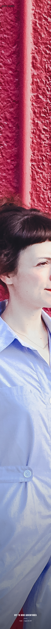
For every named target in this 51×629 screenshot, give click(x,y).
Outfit (20, 620)
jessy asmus (8, 6)
